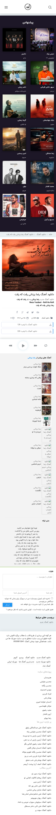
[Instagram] (18, 648)
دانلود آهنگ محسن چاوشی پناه (39, 731)
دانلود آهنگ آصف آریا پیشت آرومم (37, 764)
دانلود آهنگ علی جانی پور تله (39, 785)
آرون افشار (47, 714)
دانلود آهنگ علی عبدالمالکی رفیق (38, 727)
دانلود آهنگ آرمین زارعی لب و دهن (37, 739)
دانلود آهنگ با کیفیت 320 (27, 331)
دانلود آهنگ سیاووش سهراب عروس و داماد (34, 802)
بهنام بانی (47, 697)
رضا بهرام (47, 718)
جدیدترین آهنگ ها (26, 661)
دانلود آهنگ (41, 234)
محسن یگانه (46, 685)
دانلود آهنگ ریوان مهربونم (41, 798)
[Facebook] (17, 312)
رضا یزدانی (32, 357)
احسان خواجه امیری (43, 701)
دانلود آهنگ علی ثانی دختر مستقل (37, 806)
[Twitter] (32, 312)
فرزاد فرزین (46, 693)
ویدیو (21, 657)
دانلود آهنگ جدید (47, 299)
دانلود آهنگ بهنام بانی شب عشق (38, 760)
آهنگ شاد (47, 665)
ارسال (7, 604)
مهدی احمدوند (45, 689)
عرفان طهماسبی (45, 706)
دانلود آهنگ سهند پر (43, 810)
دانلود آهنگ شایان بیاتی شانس (39, 789)
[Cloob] (38, 312)
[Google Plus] (22, 312)
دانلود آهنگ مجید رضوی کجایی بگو (37, 743)
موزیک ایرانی (12, 661)
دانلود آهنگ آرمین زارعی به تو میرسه (37, 735)
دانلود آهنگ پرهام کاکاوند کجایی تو (37, 777)
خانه (50, 234)
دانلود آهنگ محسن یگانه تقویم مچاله (36, 752)
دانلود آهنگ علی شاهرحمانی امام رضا (36, 794)
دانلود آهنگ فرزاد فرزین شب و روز (37, 756)
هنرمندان (47, 677)
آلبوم (15, 657)
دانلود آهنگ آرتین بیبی (42, 781)
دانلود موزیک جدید (43, 661)
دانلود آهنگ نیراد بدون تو (41, 773)
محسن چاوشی (45, 681)
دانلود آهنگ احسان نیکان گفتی (39, 748)
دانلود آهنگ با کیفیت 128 (27, 324)
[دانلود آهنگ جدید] (28, 7)
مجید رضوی (46, 710)
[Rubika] (37, 648)
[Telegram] (27, 312)
